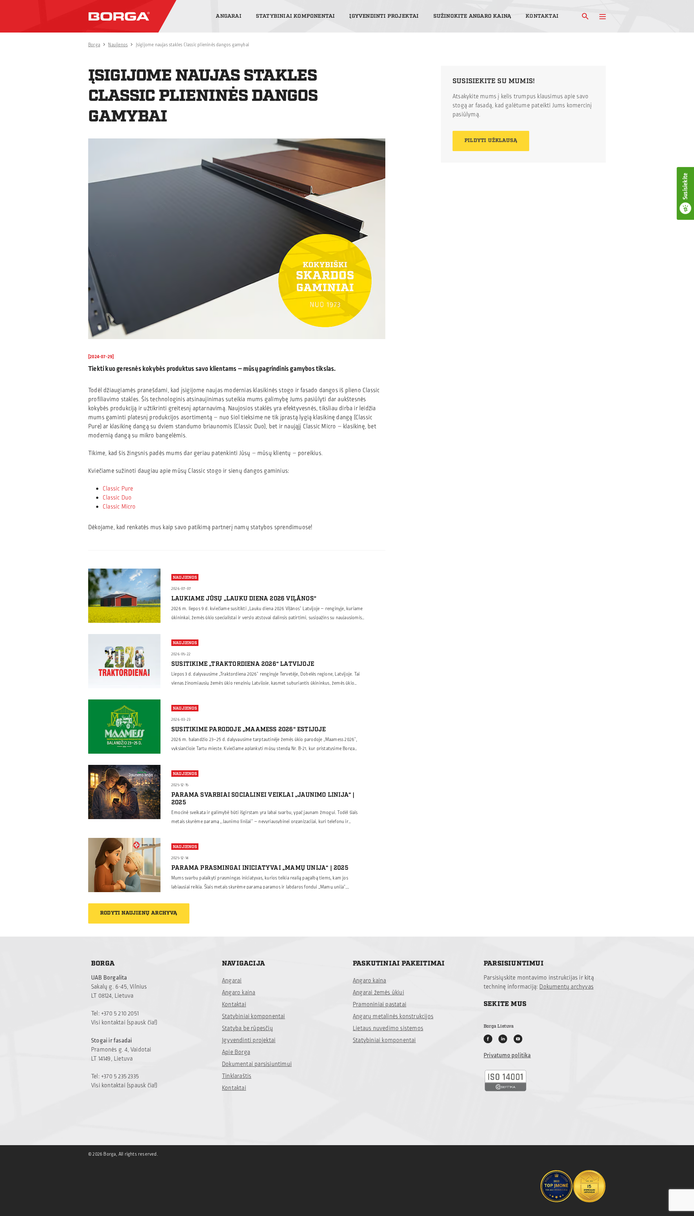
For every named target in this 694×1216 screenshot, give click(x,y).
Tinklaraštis (236, 1076)
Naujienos (118, 45)
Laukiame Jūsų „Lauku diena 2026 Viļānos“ (243, 598)
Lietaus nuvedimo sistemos (388, 1028)
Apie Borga (236, 1052)
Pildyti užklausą (490, 140)
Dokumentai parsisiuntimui (257, 1064)
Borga (94, 45)
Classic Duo (117, 497)
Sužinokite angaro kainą (472, 16)
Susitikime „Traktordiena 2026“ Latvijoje (242, 664)
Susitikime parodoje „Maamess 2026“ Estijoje (248, 729)
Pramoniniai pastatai (379, 1004)
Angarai (228, 16)
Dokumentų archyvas (566, 986)
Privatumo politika (507, 1055)
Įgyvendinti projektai (384, 16)
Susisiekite (685, 186)
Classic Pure (118, 488)
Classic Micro (119, 506)
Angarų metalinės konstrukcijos (393, 1016)
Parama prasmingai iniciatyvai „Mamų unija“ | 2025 (259, 868)
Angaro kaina (238, 992)
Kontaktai (542, 16)
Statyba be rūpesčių (247, 1028)
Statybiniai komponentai (295, 16)
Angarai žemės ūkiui (378, 992)
